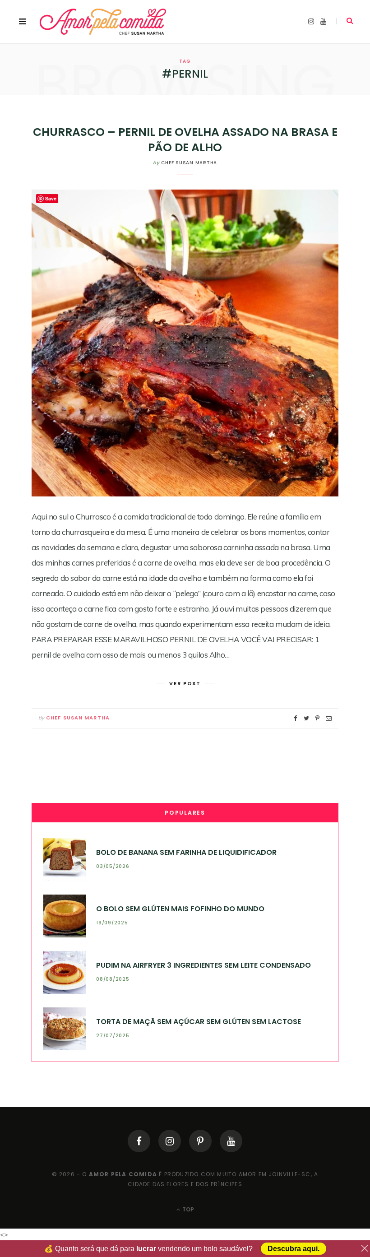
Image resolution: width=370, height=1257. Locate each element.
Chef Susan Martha (189, 162)
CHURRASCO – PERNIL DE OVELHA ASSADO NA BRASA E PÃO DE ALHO (185, 139)
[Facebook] (139, 1141)
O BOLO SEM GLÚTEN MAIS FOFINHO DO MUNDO (180, 909)
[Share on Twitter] (306, 718)
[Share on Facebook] (295, 718)
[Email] (329, 718)
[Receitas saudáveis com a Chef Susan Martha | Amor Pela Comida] (103, 21)
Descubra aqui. (293, 1248)
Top (187, 1209)
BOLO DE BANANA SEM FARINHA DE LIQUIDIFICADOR (186, 852)
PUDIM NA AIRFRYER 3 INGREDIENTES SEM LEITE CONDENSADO (203, 965)
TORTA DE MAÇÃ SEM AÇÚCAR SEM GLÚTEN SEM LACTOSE (198, 1021)
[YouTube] (231, 1141)
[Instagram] (169, 1141)
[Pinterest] (200, 1141)
